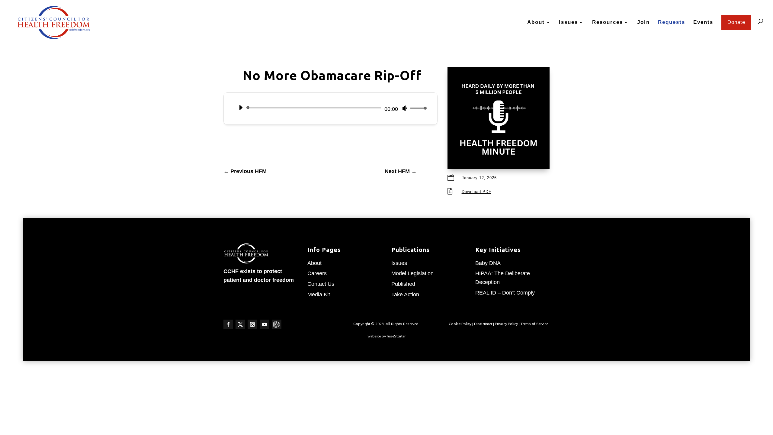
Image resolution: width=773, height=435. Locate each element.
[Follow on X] (240, 324)
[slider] (416, 108)
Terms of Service (534, 323)
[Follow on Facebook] (228, 324)
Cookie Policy (460, 323)
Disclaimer (483, 323)
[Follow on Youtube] (264, 324)
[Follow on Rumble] (276, 324)
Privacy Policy (506, 323)
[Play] (240, 107)
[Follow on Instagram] (252, 324)
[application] (330, 108)
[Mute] (404, 108)
